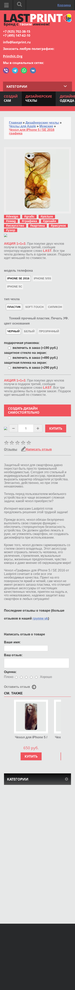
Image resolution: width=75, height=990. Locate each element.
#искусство (15, 225)
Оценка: (10, 672)
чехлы (38, 98)
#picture (47, 216)
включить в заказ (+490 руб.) (35, 357)
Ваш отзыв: (13, 655)
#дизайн (49, 221)
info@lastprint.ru (17, 42)
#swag (11, 221)
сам (11, 98)
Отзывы (10, 449)
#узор (10, 230)
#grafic (29, 216)
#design (12, 216)
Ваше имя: (12, 642)
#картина (37, 225)
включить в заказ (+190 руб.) (35, 347)
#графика (29, 221)
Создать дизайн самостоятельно (23, 410)
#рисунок (58, 225)
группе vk (40, 618)
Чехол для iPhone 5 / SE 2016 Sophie (31, 737)
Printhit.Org (12, 56)
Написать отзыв (39, 449)
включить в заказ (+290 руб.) (35, 367)
